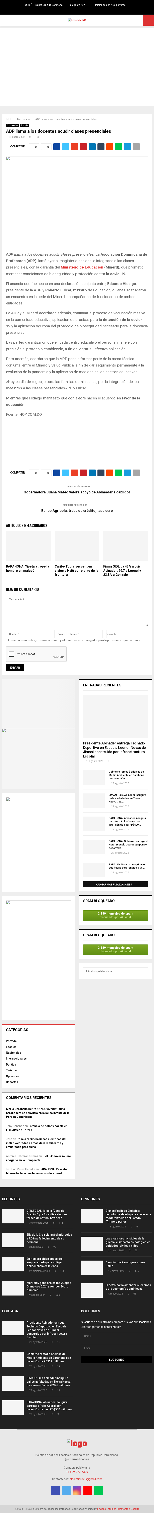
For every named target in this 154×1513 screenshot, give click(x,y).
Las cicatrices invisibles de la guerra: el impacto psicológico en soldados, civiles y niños (128, 1242)
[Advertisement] (77, 56)
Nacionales (12, 125)
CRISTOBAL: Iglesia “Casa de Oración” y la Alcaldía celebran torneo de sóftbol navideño (47, 1214)
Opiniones (12, 1076)
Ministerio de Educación (82, 267)
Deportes (12, 1082)
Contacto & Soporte (128, 1509)
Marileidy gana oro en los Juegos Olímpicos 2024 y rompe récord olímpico (49, 1286)
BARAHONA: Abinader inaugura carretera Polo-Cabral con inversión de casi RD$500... (127, 821)
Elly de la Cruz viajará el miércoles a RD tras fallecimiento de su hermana (49, 1238)
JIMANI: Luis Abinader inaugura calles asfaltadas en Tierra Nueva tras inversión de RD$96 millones (49, 1381)
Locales (11, 1046)
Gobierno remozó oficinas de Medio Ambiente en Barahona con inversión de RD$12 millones (49, 1357)
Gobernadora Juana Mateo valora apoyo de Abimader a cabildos (77, 492)
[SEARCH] (144, 971)
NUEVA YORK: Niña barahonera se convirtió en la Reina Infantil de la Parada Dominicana (38, 1112)
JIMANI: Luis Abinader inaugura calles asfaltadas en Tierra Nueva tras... (127, 798)
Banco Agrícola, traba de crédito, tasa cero (77, 510)
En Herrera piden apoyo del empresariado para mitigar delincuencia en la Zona (45, 1262)
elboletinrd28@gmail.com (86, 1479)
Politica (11, 1064)
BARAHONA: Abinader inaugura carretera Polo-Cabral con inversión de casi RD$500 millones (49, 1406)
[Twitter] (73, 11)
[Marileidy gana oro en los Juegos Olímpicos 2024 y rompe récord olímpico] (13, 1288)
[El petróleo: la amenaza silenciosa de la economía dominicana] (92, 1290)
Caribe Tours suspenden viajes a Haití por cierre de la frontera (76, 571)
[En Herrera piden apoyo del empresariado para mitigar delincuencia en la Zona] (13, 1264)
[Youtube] (81, 11)
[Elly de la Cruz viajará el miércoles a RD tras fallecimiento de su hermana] (13, 1240)
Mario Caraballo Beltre (21, 1109)
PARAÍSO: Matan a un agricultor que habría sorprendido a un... (127, 866)
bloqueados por (115, 915)
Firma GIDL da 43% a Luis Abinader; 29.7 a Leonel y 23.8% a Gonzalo (122, 571)
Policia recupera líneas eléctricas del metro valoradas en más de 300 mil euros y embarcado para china (36, 1143)
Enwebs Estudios (106, 1509)
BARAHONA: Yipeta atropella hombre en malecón (27, 569)
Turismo (11, 1070)
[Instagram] (77, 11)
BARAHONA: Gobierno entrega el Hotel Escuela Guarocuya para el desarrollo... (128, 844)
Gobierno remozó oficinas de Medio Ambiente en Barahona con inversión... (126, 775)
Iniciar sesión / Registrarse (110, 5)
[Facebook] (69, 11)
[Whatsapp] (85, 11)
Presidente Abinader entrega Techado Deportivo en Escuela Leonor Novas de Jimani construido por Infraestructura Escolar (114, 749)
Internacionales (16, 1058)
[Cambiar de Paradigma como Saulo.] (92, 1268)
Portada (24, 125)
